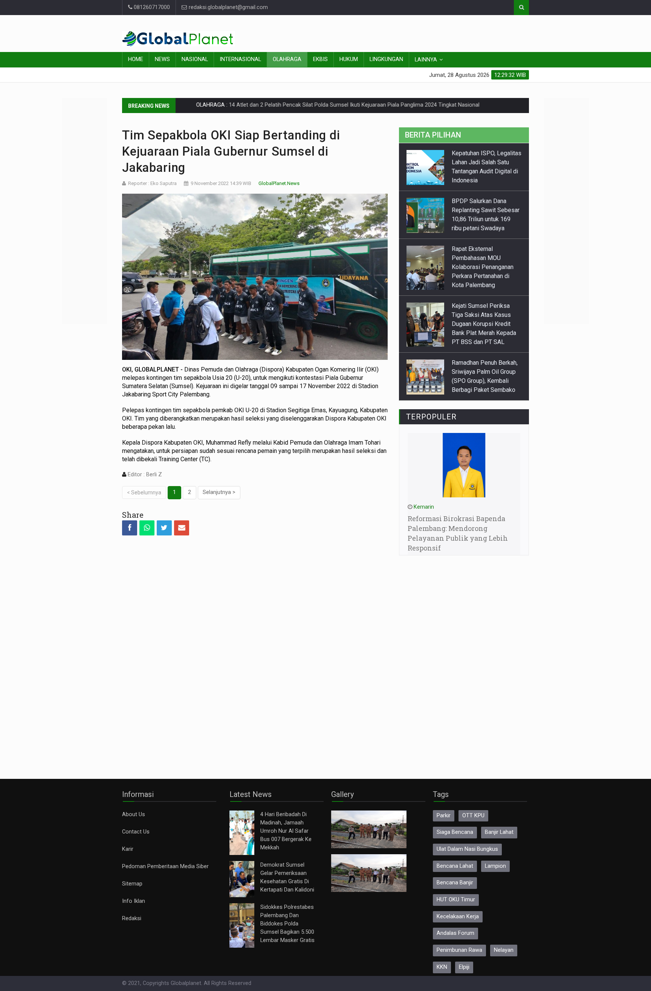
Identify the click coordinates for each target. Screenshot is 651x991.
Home (135, 59)
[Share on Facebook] (129, 527)
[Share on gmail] (181, 527)
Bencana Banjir (455, 882)
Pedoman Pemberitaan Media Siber (165, 866)
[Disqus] (255, 650)
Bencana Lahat (455, 866)
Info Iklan (133, 901)
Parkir (444, 815)
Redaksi (131, 918)
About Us (133, 814)
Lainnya (426, 60)
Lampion (495, 866)
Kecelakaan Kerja (458, 916)
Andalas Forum (455, 933)
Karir (127, 849)
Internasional (240, 59)
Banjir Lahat (499, 832)
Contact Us (136, 832)
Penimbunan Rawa (459, 950)
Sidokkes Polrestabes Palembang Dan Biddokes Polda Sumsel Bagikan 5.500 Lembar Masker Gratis (287, 924)
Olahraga (287, 59)
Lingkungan (386, 59)
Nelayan (503, 950)
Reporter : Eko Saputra (152, 183)
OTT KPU (473, 815)
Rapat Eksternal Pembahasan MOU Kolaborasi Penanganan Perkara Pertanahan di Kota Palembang (482, 229)
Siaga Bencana (455, 832)
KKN (442, 967)
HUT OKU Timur (456, 899)
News (162, 59)
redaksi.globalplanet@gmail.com (227, 7)
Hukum (348, 59)
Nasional (195, 59)
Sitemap (132, 884)
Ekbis (320, 59)
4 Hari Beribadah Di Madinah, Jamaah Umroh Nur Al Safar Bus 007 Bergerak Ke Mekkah (286, 831)
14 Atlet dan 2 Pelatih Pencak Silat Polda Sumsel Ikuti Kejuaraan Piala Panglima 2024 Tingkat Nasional (318, 105)
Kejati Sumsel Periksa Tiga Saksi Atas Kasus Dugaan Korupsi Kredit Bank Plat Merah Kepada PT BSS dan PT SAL (484, 286)
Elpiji (464, 967)
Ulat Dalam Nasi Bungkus (467, 849)
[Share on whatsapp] (146, 527)
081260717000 (151, 7)
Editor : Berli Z (144, 474)
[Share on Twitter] (164, 527)
